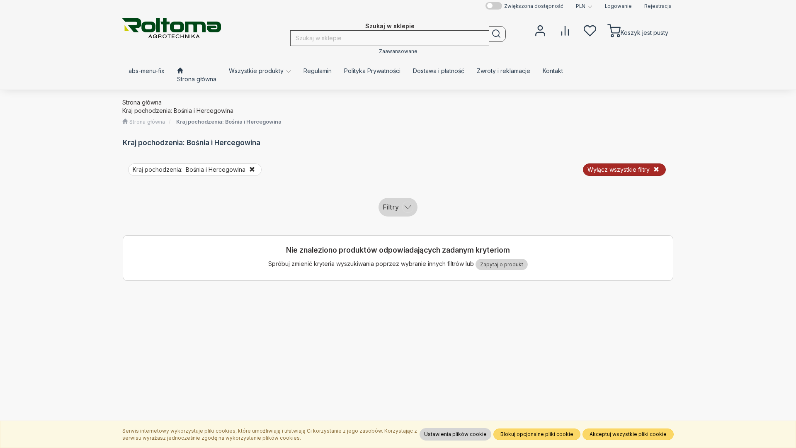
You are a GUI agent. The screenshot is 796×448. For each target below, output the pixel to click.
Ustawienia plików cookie (455, 434)
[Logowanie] (540, 29)
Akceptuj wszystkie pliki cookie (628, 434)
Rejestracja (658, 6)
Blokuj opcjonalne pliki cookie (536, 434)
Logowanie (618, 6)
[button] (584, 6)
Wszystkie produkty (257, 70)
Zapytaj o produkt (501, 264)
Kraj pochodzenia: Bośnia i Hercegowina (229, 122)
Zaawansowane (398, 51)
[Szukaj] (497, 34)
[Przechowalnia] (590, 29)
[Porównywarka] (565, 29)
